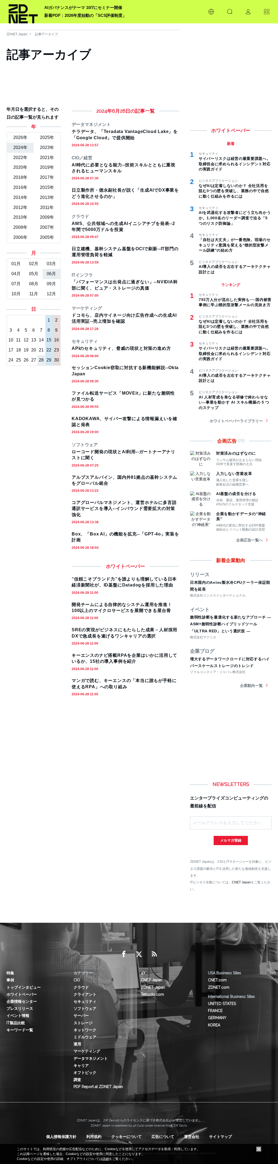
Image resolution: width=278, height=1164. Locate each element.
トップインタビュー (24, 987)
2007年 (47, 227)
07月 (16, 283)
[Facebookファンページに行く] (123, 954)
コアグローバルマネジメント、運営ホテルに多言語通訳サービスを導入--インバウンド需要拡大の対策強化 (124, 508)
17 (10, 350)
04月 (16, 273)
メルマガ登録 (230, 840)
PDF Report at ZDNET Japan (98, 1086)
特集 (10, 973)
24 (10, 360)
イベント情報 (18, 1015)
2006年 (20, 237)
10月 (16, 293)
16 (56, 340)
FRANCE (215, 1010)
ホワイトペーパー (22, 994)
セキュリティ (85, 1001)
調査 (77, 1079)
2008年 (20, 227)
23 (56, 350)
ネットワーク (85, 1030)
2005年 (47, 237)
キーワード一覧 (20, 1030)
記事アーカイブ (46, 34)
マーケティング (87, 1051)
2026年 (20, 137)
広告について (162, 1136)
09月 (51, 283)
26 (26, 360)
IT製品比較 (16, 1023)
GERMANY (217, 1018)
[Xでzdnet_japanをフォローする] (139, 954)
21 (41, 350)
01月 (16, 263)
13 (33, 340)
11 (18, 340)
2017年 (47, 177)
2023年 (47, 147)
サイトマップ (220, 1136)
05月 (33, 273)
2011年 (47, 207)
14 (41, 340)
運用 (77, 1044)
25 (18, 360)
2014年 (20, 197)
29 (48, 360)
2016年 (20, 187)
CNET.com (217, 980)
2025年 (47, 137)
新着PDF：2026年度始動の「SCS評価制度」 (85, 15)
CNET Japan (241, 882)
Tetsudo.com (152, 994)
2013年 (47, 197)
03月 (51, 263)
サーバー (81, 1015)
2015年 (47, 187)
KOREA (214, 1025)
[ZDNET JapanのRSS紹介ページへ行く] (154, 954)
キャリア (81, 1065)
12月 (51, 293)
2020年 (20, 167)
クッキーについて (126, 1136)
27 (33, 360)
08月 (33, 283)
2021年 (47, 157)
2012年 (20, 207)
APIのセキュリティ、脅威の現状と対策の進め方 (121, 348)
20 (33, 350)
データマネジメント (91, 1058)
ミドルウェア (85, 1037)
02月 (33, 263)
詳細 (105, 1159)
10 (10, 340)
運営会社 (191, 1136)
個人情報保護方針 (61, 1136)
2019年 (47, 167)
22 (48, 350)
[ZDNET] (23, 11)
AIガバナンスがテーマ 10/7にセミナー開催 (83, 7)
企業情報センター (22, 1001)
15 (48, 340)
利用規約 (94, 1136)
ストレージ (83, 1023)
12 (26, 340)
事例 (10, 980)
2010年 (20, 217)
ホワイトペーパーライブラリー (236, 421)
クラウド (81, 987)
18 (18, 350)
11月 (33, 293)
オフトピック (85, 1072)
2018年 (20, 177)
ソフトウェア (85, 1008)
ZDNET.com (218, 987)
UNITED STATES (222, 1003)
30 (56, 360)
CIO (77, 980)
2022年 (20, 157)
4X (143, 973)
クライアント (85, 994)
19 (26, 350)
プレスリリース (20, 1008)
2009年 (47, 217)
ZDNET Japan (17, 34)
